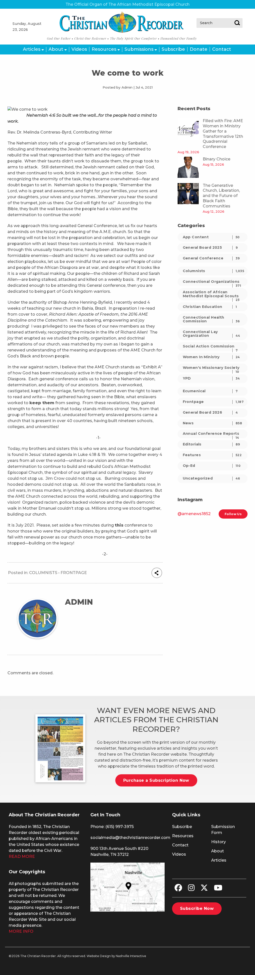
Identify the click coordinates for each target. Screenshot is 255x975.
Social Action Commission (210, 347)
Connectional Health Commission (211, 319)
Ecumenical (210, 391)
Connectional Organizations (212, 282)
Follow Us (233, 514)
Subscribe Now (197, 908)
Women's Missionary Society (211, 368)
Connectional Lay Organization (211, 334)
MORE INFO (21, 931)
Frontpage (74, 572)
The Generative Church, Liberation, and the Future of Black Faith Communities (221, 195)
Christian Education (210, 306)
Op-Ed (212, 465)
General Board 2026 (210, 412)
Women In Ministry (211, 357)
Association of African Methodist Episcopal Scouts (211, 295)
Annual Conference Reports (211, 434)
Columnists (43, 572)
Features (212, 455)
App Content (211, 237)
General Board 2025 (210, 247)
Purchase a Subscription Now (156, 780)
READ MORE (22, 856)
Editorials (211, 444)
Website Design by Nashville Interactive (116, 956)
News (212, 423)
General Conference (211, 258)
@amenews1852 (194, 513)
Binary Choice (216, 159)
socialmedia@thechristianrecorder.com (130, 837)
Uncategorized (211, 478)
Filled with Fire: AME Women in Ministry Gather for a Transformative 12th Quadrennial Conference (223, 133)
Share (156, 573)
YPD (211, 378)
